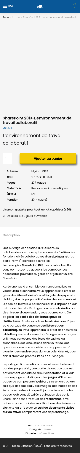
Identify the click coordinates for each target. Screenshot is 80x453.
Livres (17, 17)
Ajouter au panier (48, 158)
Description (11, 235)
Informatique (47, 433)
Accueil (7, 17)
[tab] (40, 235)
